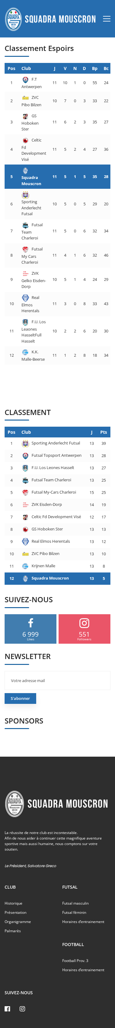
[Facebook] (7, 1009)
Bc (106, 68)
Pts (103, 432)
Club (26, 68)
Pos (11, 68)
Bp (95, 68)
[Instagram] (22, 1009)
